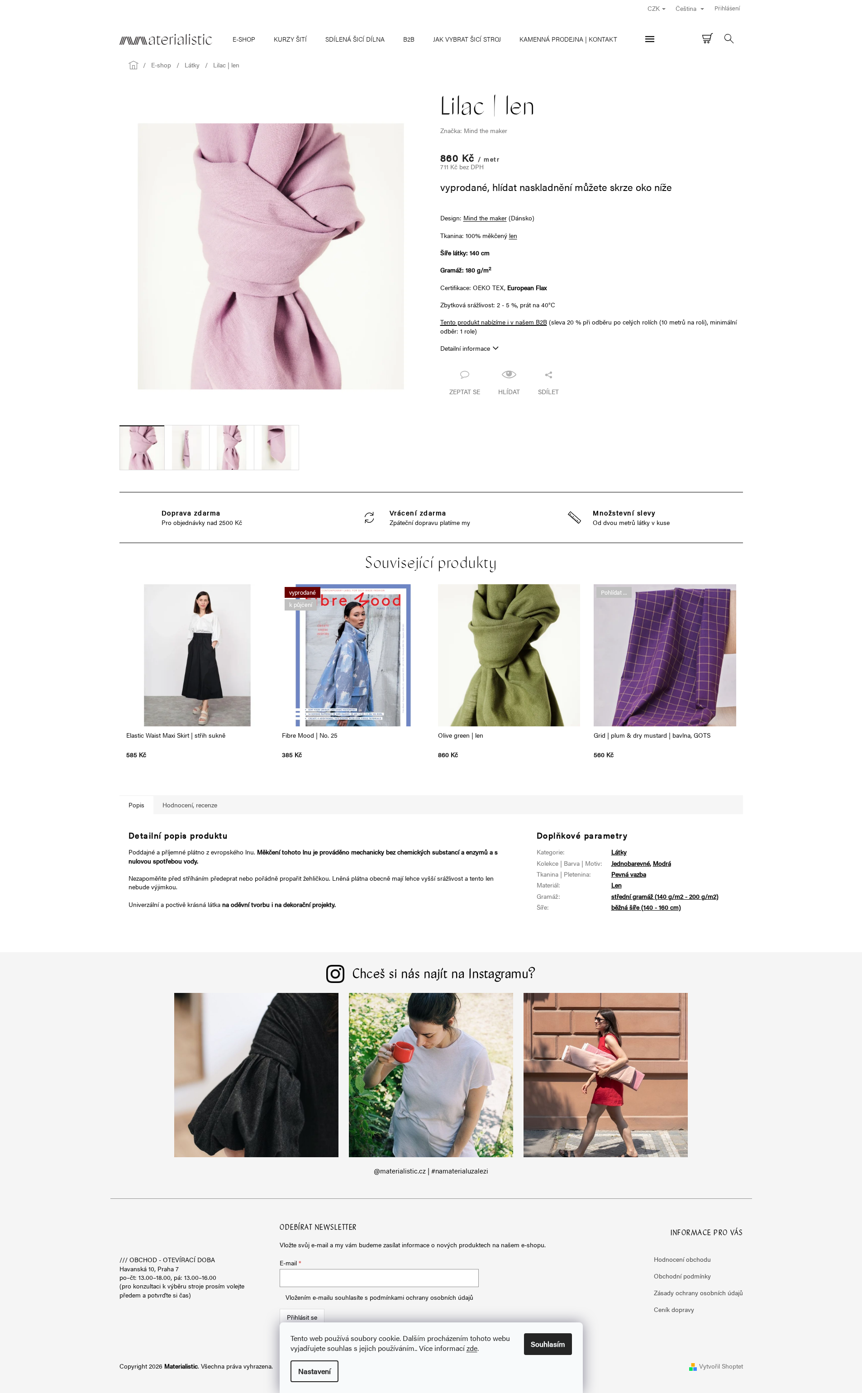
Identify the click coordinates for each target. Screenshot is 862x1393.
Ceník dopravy (674, 1309)
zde (472, 1348)
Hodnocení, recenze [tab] (189, 804)
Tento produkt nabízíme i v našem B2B (493, 321)
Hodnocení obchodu (682, 1259)
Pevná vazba (628, 873)
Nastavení (314, 1371)
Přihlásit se (302, 1316)
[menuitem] (244, 39)
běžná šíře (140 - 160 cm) (646, 906)
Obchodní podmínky (682, 1275)
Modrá (662, 863)
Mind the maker (485, 217)
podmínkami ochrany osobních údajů (421, 1297)
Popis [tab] (136, 804)
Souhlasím (548, 1344)
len (513, 235)
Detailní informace (465, 348)
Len (616, 884)
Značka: (473, 130)
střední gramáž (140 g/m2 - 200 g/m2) (665, 896)
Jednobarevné (630, 863)
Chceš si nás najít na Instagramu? (444, 974)
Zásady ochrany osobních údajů (698, 1292)
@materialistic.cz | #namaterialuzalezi (431, 1171)
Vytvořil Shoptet (721, 1365)
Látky (619, 851)
